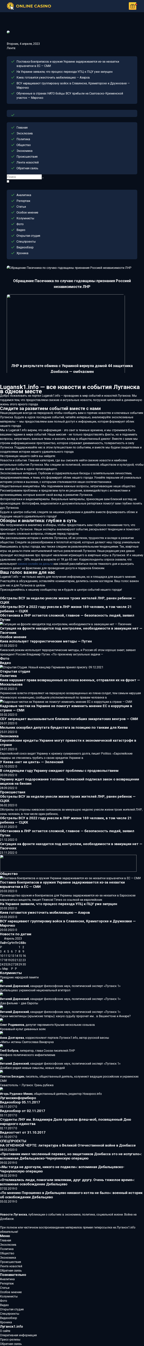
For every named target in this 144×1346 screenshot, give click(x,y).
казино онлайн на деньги (35, 564)
